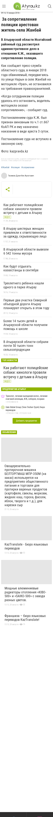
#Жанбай (5, 167)
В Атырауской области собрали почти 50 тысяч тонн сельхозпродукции (25, 346)
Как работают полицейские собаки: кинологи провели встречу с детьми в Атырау (23, 209)
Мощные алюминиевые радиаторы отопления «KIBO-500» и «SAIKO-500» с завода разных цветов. (25, 594)
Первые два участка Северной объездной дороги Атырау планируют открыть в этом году (26, 304)
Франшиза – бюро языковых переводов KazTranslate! (25, 618)
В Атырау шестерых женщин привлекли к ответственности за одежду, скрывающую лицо (24, 232)
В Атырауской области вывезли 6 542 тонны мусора (26, 251)
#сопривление (27, 167)
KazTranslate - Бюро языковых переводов (26, 546)
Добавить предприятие (26, 420)
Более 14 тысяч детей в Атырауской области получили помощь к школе (25, 325)
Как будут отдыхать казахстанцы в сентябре (20, 268)
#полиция (15, 167)
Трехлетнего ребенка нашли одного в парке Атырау (23, 285)
